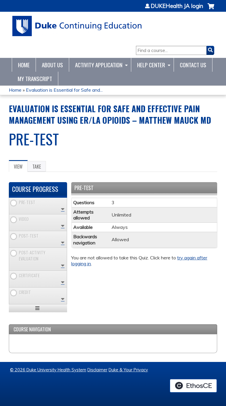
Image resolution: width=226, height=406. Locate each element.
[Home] (77, 26)
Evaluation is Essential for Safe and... (64, 90)
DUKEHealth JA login (177, 6)
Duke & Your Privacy (128, 370)
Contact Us (193, 65)
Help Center (151, 65)
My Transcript (35, 78)
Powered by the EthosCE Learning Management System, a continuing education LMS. (193, 386)
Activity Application (98, 65)
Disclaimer (97, 370)
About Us (52, 65)
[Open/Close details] (62, 209)
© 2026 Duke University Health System (48, 370)
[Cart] (210, 9)
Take (36, 166)
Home (24, 65)
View (21, 167)
